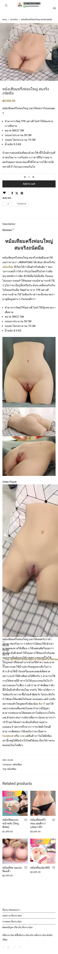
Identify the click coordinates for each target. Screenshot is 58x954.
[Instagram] (8, 947)
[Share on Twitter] (16, 193)
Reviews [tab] (8, 230)
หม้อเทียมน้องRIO (40, 867)
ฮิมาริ (42, 703)
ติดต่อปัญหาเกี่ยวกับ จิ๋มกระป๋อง (17, 927)
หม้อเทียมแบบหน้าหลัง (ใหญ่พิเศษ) (10, 823)
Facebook (8, 735)
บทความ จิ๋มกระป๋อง (12, 915)
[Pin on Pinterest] (22, 193)
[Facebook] (3, 947)
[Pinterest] (20, 947)
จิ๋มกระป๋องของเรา (11, 910)
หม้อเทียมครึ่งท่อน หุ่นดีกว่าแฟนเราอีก (38, 823)
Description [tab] (8, 224)
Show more (19, 831)
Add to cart (29, 183)
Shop (4, 19)
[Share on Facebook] (12, 193)
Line (22, 735)
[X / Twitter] (14, 947)
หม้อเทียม (14, 19)
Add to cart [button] (7, 831)
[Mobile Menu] (6, 5)
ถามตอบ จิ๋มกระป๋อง (12, 921)
